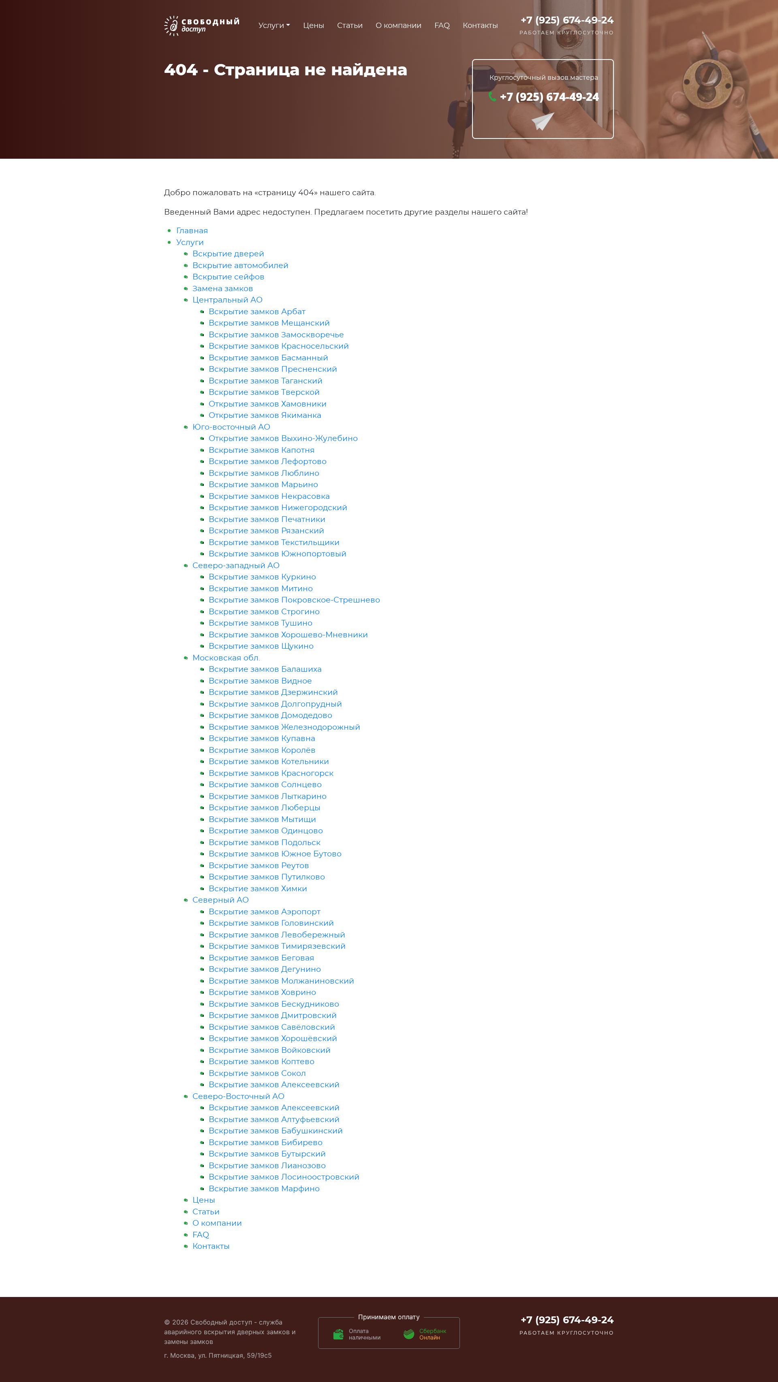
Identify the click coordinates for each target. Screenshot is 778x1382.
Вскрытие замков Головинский (271, 923)
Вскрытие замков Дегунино (265, 969)
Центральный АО (227, 300)
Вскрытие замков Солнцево (265, 785)
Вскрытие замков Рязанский (266, 531)
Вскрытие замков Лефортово (268, 462)
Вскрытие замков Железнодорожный (284, 727)
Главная (192, 231)
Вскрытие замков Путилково (267, 877)
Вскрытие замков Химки (258, 889)
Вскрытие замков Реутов (259, 866)
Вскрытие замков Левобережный (277, 935)
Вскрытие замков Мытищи (262, 820)
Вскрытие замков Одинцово (266, 831)
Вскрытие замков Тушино (260, 623)
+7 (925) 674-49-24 (567, 21)
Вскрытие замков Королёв (262, 750)
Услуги (190, 243)
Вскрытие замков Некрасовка (269, 496)
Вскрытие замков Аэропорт (265, 912)
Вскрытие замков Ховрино (262, 993)
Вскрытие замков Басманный (268, 358)
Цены (313, 26)
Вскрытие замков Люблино (264, 473)
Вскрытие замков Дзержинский (273, 692)
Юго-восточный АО (231, 427)
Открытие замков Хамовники (268, 404)
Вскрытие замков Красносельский (279, 346)
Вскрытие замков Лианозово (267, 1166)
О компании (398, 26)
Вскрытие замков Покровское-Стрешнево (294, 600)
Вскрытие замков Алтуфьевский (274, 1120)
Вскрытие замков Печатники (267, 520)
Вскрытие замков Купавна (262, 739)
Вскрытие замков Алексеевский (274, 1085)
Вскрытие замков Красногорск (271, 773)
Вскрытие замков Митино (261, 589)
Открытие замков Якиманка (265, 415)
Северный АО (220, 900)
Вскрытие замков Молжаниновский (281, 981)
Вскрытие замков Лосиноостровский (284, 1177)
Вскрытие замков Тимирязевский (277, 946)
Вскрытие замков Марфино (264, 1189)
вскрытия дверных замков (247, 1332)
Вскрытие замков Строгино (264, 612)
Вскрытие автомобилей (240, 266)
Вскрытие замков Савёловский (272, 1027)
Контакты (480, 26)
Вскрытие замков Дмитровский (273, 1016)
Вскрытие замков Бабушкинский (276, 1131)
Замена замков (222, 289)
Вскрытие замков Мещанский (269, 323)
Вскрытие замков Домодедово (270, 716)
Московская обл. (226, 658)
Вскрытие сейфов (228, 277)
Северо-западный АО (236, 566)
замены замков (188, 1341)
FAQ (442, 26)
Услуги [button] (271, 26)
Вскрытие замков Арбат (257, 312)
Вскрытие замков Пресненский (273, 369)
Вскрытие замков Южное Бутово (275, 854)
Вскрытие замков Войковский (270, 1050)
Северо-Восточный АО (238, 1097)
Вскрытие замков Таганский (266, 381)
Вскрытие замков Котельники (269, 762)
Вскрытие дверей (228, 254)
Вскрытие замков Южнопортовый (277, 554)
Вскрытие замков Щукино (261, 646)
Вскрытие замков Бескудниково (274, 1004)
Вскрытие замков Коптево (261, 1062)
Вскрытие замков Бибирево (266, 1143)
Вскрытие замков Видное (260, 681)
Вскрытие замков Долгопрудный (275, 704)
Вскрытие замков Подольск (265, 843)
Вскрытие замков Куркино (262, 577)
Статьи (350, 26)
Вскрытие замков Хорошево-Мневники (288, 635)
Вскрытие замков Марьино (263, 485)
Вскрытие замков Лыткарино (268, 797)
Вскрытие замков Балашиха (265, 669)
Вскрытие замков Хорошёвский (273, 1039)
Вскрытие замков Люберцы (265, 808)
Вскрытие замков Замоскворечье (276, 335)
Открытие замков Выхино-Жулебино (283, 439)
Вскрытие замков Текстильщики (274, 543)
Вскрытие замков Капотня (262, 450)
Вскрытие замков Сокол (257, 1073)
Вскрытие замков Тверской (264, 392)
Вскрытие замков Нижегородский (278, 508)
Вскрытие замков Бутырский (267, 1154)
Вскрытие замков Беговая (261, 958)
